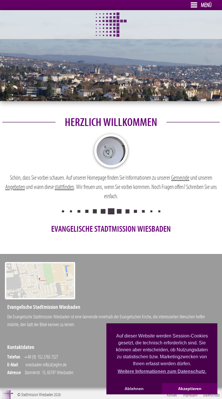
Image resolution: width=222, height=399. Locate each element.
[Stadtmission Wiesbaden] (111, 35)
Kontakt (172, 395)
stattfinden (64, 187)
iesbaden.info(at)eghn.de (47, 365)
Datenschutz (211, 395)
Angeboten (15, 187)
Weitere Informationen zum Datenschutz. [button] (162, 371)
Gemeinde (180, 177)
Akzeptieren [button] (189, 388)
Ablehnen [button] (134, 388)
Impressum (190, 395)
